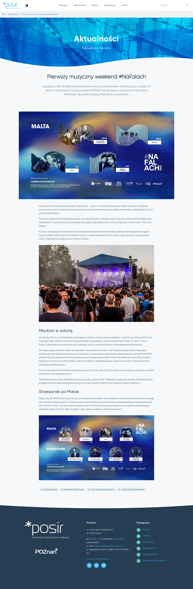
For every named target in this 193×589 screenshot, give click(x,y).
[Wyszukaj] (187, 5)
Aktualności (148, 542)
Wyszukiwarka (150, 554)
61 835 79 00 (96, 539)
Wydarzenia (79, 5)
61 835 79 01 (119, 539)
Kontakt (146, 530)
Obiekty (63, 5)
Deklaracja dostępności (155, 561)
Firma (124, 5)
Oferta (95, 5)
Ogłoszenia (110, 5)
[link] (26, 5)
